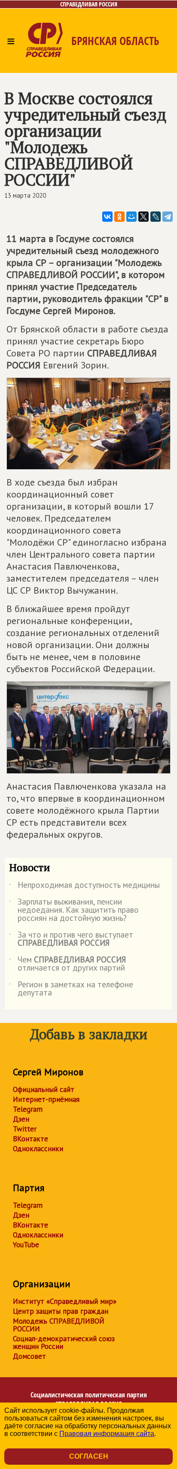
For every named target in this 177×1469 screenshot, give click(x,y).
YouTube (26, 1245)
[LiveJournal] (155, 216)
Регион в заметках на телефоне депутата (71, 989)
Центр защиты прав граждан (60, 1311)
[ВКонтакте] (107, 216)
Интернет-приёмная (46, 1099)
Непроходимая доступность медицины (84, 886)
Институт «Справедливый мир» (64, 1301)
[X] (143, 216)
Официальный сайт (43, 1089)
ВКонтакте (30, 1139)
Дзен (21, 1119)
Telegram (28, 1109)
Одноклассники (38, 1148)
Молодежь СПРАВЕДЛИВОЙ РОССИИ (58, 1325)
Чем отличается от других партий (67, 964)
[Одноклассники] (119, 216)
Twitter (25, 1129)
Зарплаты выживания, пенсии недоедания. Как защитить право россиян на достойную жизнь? (74, 910)
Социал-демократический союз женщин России (64, 1342)
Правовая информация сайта (106, 1433)
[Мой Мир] (131, 216)
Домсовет (29, 1356)
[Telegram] (167, 216)
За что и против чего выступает (71, 939)
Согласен (88, 1456)
